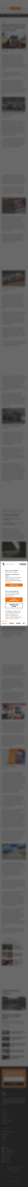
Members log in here (14, 605)
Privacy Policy (14, 618)
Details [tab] (18, 623)
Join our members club (14, 599)
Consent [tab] (4, 623)
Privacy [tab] (11, 623)
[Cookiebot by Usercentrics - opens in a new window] (20, 564)
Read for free (14, 585)
